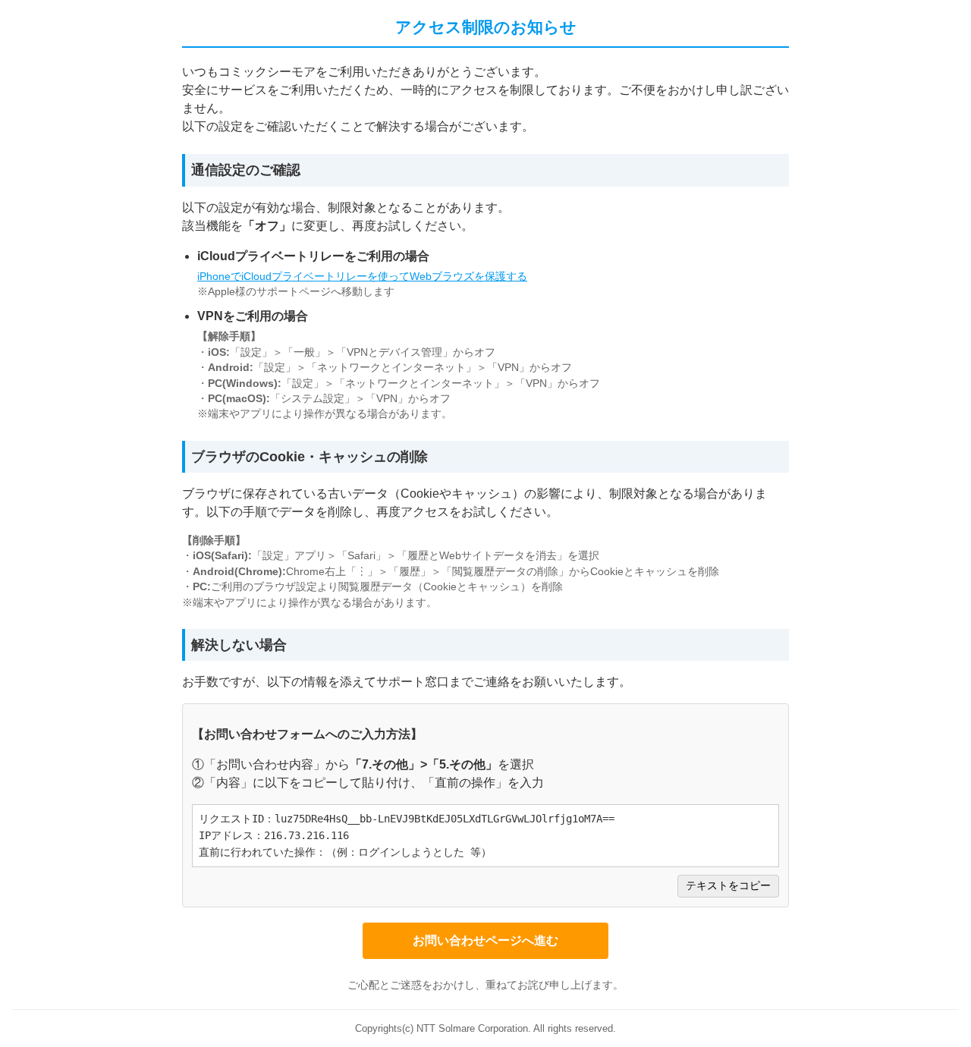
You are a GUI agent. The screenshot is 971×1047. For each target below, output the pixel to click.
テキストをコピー (728, 885)
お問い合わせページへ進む (485, 940)
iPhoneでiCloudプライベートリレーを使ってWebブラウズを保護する (362, 276)
